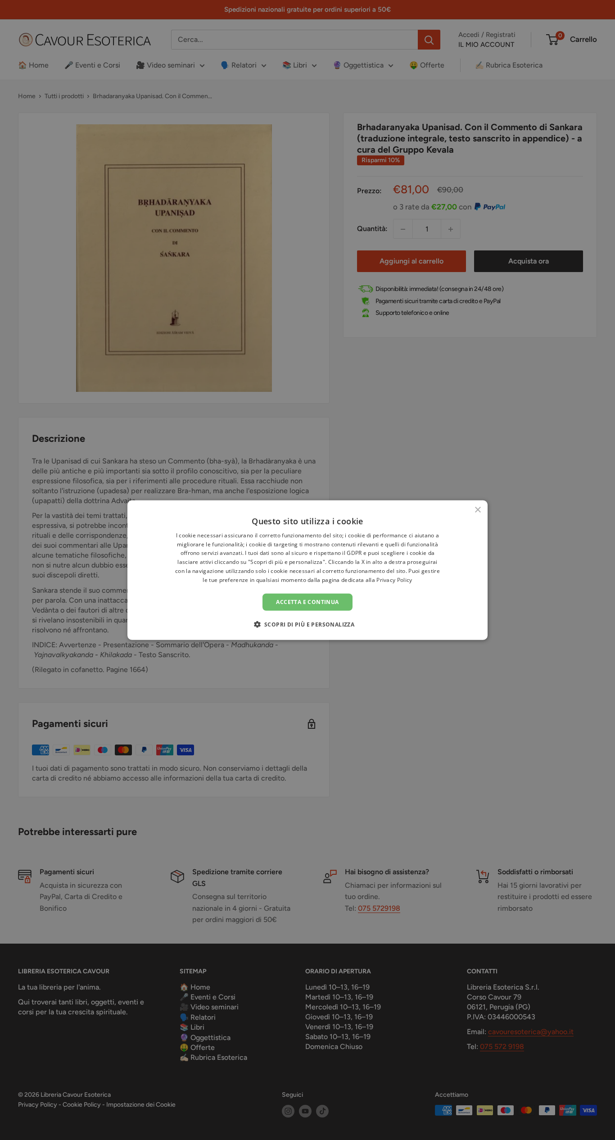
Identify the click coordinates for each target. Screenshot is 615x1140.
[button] (308, 624)
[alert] (307, 570)
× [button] (477, 509)
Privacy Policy (394, 580)
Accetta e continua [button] (307, 601)
